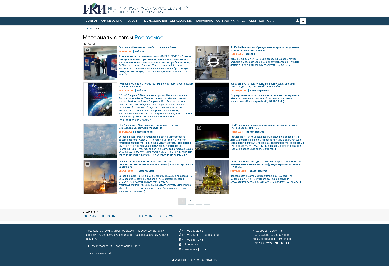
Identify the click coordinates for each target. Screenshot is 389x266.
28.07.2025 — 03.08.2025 (100, 216)
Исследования (155, 21)
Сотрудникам (227, 21)
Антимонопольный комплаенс (272, 238)
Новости (133, 21)
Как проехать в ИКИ (99, 253)
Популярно (204, 21)
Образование (181, 21)
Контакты (267, 21)
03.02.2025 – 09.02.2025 (156, 216)
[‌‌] (276, 243)
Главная (91, 21)
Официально (111, 21)
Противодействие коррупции (271, 234)
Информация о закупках (268, 230)
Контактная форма (194, 249)
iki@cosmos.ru (191, 244)
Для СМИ (249, 21)
